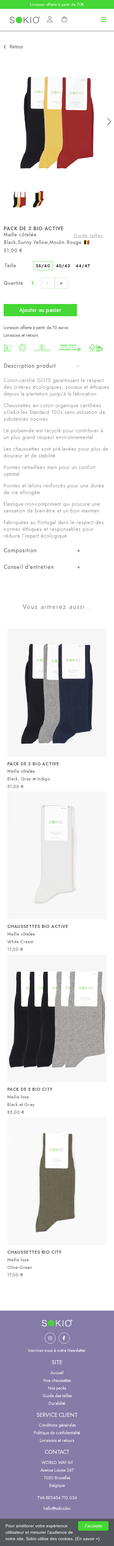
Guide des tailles (57, 1396)
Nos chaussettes (57, 1380)
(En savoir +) (87, 1538)
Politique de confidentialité (57, 1433)
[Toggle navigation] (103, 19)
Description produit (30, 366)
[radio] (43, 265)
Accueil (57, 1373)
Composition (20, 550)
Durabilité (57, 1403)
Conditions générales (57, 1425)
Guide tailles (88, 235)
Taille (10, 265)
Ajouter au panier (40, 310)
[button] (109, 121)
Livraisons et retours (21, 335)
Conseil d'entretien (29, 567)
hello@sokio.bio (57, 1508)
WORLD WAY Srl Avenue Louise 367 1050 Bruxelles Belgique (57, 1473)
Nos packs (57, 1388)
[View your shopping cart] (64, 19)
